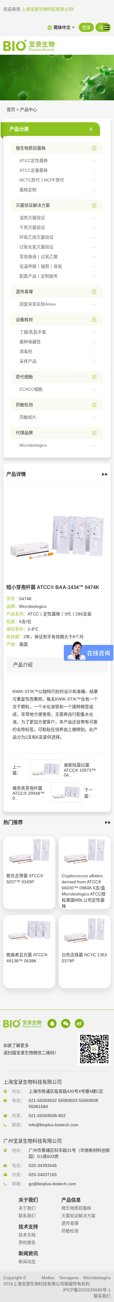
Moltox (48, 1277)
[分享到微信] (65, 1023)
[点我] (106, 27)
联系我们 (27, 1215)
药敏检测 (69, 1230)
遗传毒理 (69, 1223)
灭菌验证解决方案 (78, 1215)
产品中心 (28, 109)
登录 (86, 27)
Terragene (69, 1277)
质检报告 (27, 1242)
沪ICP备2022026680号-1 (87, 1289)
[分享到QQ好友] (52, 1023)
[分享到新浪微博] (79, 1023)
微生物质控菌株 (76, 1208)
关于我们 (27, 1208)
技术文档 (27, 1234)
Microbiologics (97, 1277)
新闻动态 (27, 1261)
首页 (11, 109)
